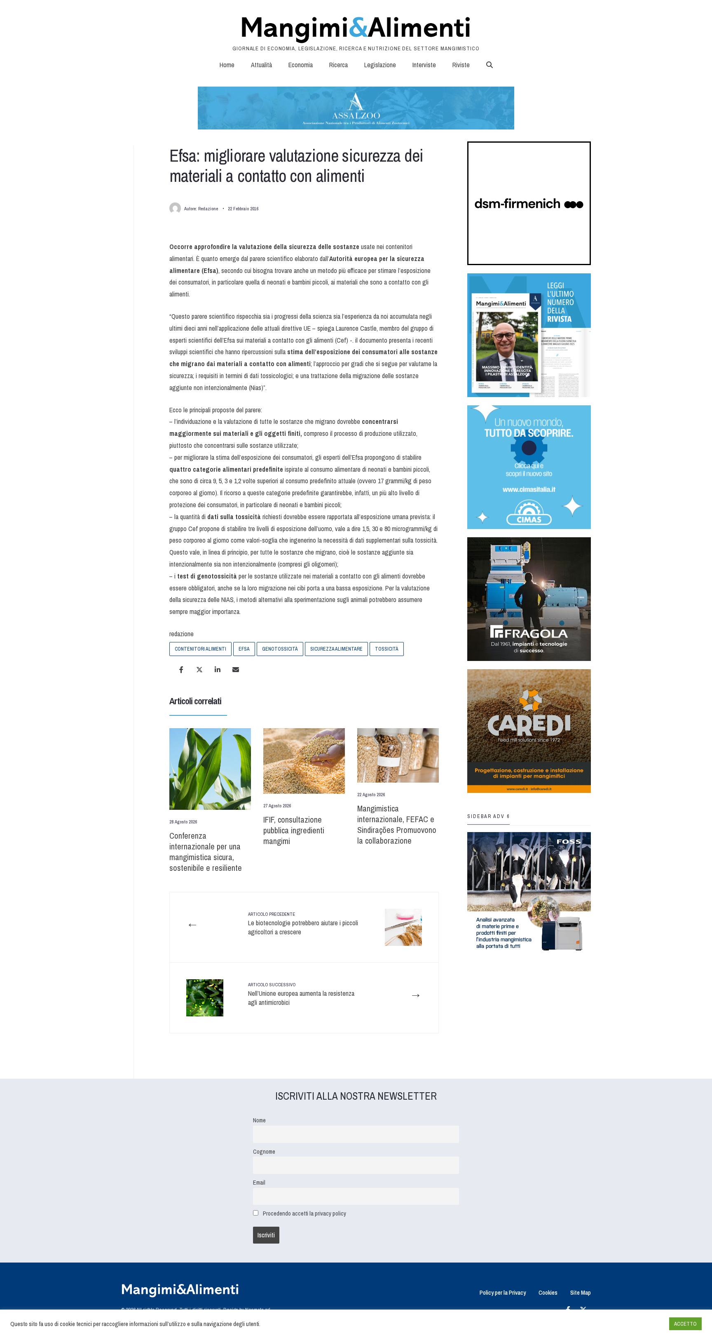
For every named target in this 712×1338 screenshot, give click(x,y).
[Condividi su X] (199, 670)
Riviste (461, 64)
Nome (259, 1120)
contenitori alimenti (200, 649)
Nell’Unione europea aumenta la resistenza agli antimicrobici (301, 994)
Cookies (548, 1292)
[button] (489, 64)
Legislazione (380, 64)
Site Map (580, 1292)
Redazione (208, 209)
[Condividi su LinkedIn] (218, 670)
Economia (300, 64)
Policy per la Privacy (503, 1292)
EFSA (244, 649)
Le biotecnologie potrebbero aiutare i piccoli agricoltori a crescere (303, 923)
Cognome (264, 1151)
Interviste (424, 64)
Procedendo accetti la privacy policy (304, 1213)
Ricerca (338, 64)
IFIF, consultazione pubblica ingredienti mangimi (293, 830)
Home (227, 64)
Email (259, 1182)
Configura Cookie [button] (643, 1324)
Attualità (261, 64)
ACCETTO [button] (685, 1323)
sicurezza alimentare (336, 649)
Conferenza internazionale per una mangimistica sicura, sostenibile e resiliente (205, 851)
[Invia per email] (236, 670)
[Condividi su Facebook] (181, 670)
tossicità (386, 649)
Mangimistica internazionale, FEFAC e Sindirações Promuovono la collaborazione (396, 824)
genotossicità (280, 649)
